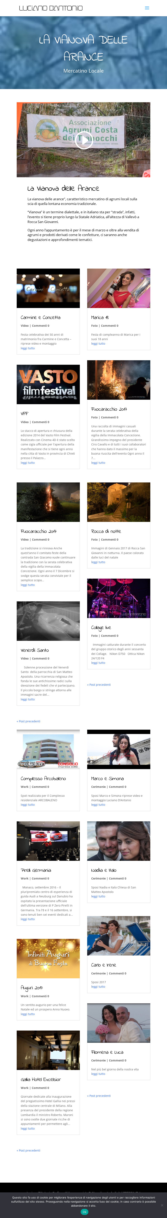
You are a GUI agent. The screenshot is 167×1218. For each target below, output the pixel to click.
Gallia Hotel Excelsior (41, 1080)
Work (25, 787)
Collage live (101, 628)
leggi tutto (28, 348)
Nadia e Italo (103, 870)
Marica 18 (100, 318)
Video (25, 326)
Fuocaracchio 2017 (38, 532)
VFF (24, 414)
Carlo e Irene (103, 965)
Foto (94, 326)
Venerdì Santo (35, 650)
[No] (162, 1205)
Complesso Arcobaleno (43, 779)
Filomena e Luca (107, 1052)
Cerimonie (98, 787)
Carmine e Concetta (40, 318)
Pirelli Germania (36, 870)
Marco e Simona (107, 779)
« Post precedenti (28, 721)
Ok (84, 1212)
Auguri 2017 (32, 988)
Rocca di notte (106, 532)
